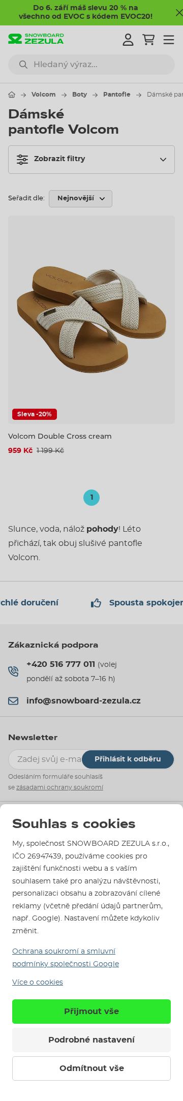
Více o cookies (37, 982)
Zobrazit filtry (59, 159)
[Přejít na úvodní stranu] (11, 94)
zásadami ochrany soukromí (59, 787)
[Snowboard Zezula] (36, 40)
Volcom (44, 94)
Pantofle (117, 94)
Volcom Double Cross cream (60, 436)
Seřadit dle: (26, 198)
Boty (79, 94)
